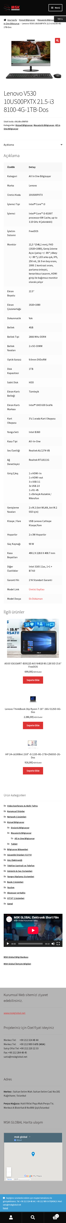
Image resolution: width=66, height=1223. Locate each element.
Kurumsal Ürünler (16, 811)
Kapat (5, 1208)
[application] (33, 930)
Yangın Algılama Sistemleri (20, 876)
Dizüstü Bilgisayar (20, 827)
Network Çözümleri (16, 816)
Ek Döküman (36, 598)
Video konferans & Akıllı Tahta (22, 805)
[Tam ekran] (58, 943)
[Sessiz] (53, 943)
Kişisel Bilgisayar (27, 19)
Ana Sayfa (12, 19)
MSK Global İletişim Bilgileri (17, 963)
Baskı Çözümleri (15, 882)
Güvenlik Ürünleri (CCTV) (19, 854)
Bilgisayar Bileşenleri (17, 849)
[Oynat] (7, 943)
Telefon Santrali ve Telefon (20, 865)
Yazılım (10, 887)
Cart (51, 1214)
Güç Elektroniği (14, 860)
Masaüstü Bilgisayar (46, 19)
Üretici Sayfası (36, 589)
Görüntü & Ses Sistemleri (19, 871)
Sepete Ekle (33, 680)
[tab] (33, 145)
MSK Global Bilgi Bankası (16, 957)
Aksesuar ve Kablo (16, 892)
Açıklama (9, 144)
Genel (10, 903)
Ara (33, 1217)
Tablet (14, 843)
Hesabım (11, 1217)
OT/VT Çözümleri (15, 898)
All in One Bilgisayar (25, 838)
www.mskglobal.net (14, 1013)
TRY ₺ (58, 18)
